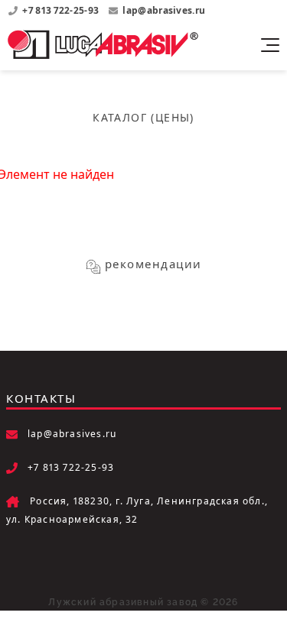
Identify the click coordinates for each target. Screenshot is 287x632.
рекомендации (153, 263)
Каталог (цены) (143, 117)
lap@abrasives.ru (163, 10)
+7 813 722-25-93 (61, 10)
